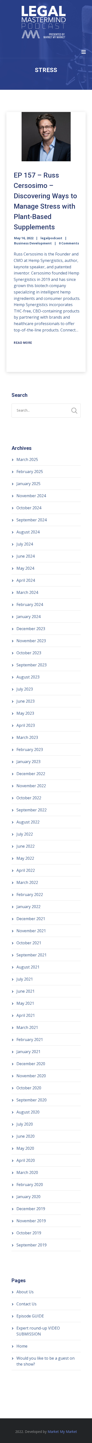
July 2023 (24, 689)
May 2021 (25, 1003)
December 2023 (30, 628)
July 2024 (24, 544)
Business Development (33, 243)
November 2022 (31, 785)
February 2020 (29, 1184)
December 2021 (30, 918)
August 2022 (27, 822)
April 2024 (25, 580)
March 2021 (27, 1027)
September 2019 (31, 1245)
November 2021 (31, 930)
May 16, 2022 (23, 238)
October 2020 (28, 1088)
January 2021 (28, 1051)
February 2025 (29, 471)
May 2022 (25, 858)
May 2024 (25, 568)
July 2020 (24, 1124)
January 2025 (28, 483)
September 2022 (31, 810)
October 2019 (28, 1233)
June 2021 (25, 991)
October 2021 (28, 943)
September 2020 (31, 1100)
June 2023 (25, 701)
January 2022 (28, 906)
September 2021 (31, 955)
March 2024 (27, 592)
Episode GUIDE (30, 1316)
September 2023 (31, 665)
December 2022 (30, 773)
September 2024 (31, 520)
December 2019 (30, 1208)
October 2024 (28, 508)
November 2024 (31, 495)
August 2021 (27, 967)
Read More (23, 343)
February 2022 (29, 894)
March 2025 (27, 459)
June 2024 (25, 556)
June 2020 (25, 1136)
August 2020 (27, 1112)
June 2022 (25, 846)
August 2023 (27, 677)
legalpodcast (51, 238)
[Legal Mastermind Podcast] (43, 23)
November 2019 (31, 1221)
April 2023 (25, 725)
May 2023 (25, 713)
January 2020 (28, 1196)
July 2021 (24, 979)
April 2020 (25, 1160)
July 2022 (24, 834)
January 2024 (28, 616)
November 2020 (31, 1075)
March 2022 (27, 882)
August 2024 (27, 532)
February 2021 (29, 1039)
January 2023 (28, 761)
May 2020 (25, 1148)
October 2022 (28, 798)
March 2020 (27, 1172)
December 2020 (30, 1063)
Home (21, 1346)
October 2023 (28, 653)
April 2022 (25, 870)
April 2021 (25, 1015)
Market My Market (62, 1431)
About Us (25, 1292)
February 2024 (29, 604)
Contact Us (26, 1304)
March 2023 (27, 737)
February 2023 (29, 749)
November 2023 (31, 640)
